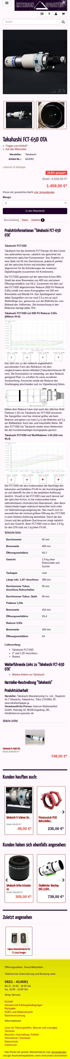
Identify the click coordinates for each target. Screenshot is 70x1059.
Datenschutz (11, 1041)
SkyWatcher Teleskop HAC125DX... (49, 887)
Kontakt (9, 1001)
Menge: (7, 197)
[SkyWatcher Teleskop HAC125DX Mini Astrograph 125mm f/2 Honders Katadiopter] (51, 868)
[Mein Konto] (56, 14)
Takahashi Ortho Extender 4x (18, 887)
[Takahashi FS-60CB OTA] (35, 737)
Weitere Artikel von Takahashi (28, 674)
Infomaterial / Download (17, 1038)
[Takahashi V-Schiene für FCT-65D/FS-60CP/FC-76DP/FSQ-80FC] (19, 800)
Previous (6, 62)
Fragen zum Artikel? (16, 145)
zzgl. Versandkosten (44, 192)
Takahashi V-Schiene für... (18, 817)
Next (63, 62)
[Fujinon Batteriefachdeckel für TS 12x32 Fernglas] (19, 937)
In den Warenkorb (35, 210)
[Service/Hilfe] (49, 14)
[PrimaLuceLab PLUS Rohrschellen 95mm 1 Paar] (51, 800)
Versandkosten (58, 1052)
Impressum (11, 1044)
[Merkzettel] (42, 14)
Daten (25, 220)
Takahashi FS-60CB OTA (11, 748)
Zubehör (37, 220)
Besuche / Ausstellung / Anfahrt (22, 1034)
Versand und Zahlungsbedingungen (23, 1005)
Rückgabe (10, 1008)
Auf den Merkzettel (16, 149)
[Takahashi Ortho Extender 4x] (19, 868)
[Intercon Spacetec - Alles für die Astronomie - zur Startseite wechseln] (41, 5)
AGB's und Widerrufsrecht (19, 1012)
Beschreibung (11, 220)
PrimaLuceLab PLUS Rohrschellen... (48, 819)
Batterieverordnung (15, 1015)
